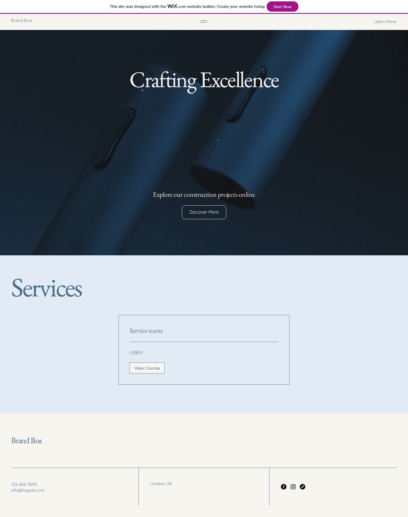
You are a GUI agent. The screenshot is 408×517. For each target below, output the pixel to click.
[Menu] (203, 21)
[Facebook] (283, 486)
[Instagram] (293, 486)
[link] (204, 330)
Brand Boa (26, 440)
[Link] (302, 486)
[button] (367, 21)
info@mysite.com (28, 490)
